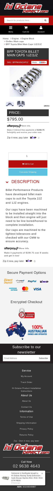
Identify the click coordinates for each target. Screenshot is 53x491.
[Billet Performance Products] (46, 106)
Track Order (26, 382)
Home (5, 38)
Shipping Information (26, 423)
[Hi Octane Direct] (26, 7)
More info (25, 126)
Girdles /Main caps (15, 41)
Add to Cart (29, 164)
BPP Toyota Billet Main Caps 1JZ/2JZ (24, 44)
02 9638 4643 (26, 466)
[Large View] (10, 104)
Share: (35, 62)
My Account (26, 376)
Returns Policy (26, 435)
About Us (26, 401)
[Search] (45, 20)
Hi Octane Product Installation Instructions (26, 389)
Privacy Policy (26, 429)
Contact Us (26, 407)
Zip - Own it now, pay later (26, 441)
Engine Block (28, 38)
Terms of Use (26, 417)
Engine (15, 38)
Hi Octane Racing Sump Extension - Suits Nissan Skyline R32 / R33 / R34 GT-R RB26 (27, 478)
